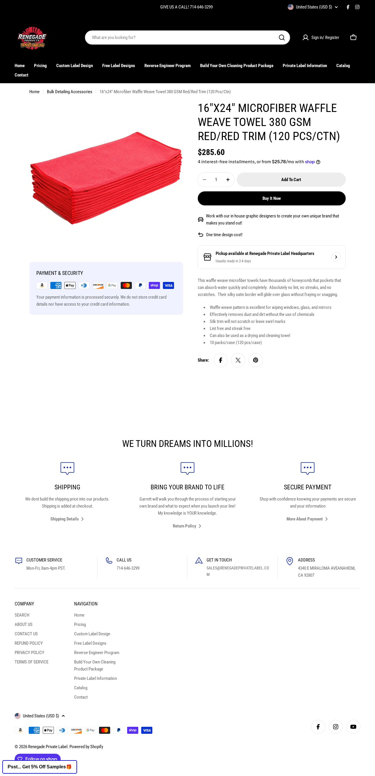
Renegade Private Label (47, 746)
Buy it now (271, 198)
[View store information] (336, 257)
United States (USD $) (314, 7)
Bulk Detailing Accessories (69, 91)
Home (34, 91)
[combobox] (187, 37)
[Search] (281, 37)
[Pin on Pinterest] (256, 360)
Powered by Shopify (86, 746)
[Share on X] (238, 360)
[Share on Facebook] (221, 360)
